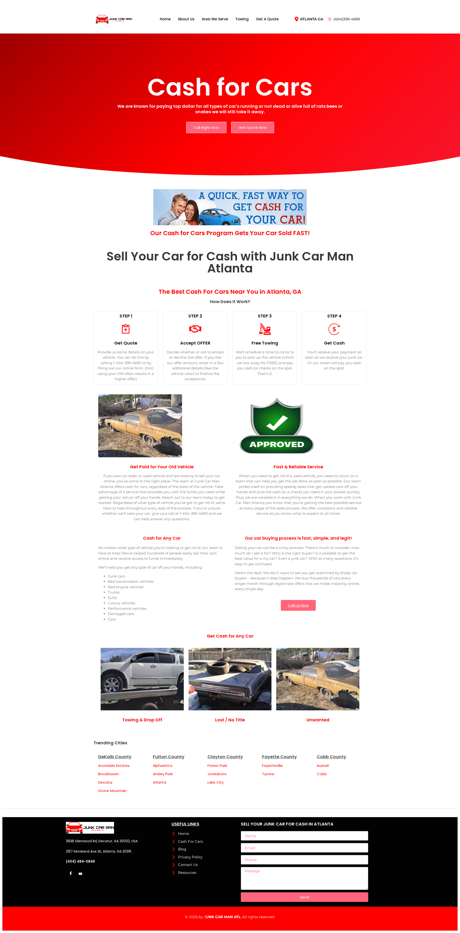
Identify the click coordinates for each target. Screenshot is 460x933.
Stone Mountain (112, 790)
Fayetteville (272, 765)
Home (165, 19)
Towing (242, 19)
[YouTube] (80, 873)
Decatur (105, 782)
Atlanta (159, 782)
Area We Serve (215, 19)
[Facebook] (70, 873)
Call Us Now (298, 605)
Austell (323, 765)
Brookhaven (108, 773)
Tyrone (268, 773)
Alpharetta (162, 765)
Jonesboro (217, 773)
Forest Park (217, 765)
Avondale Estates (114, 765)
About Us (186, 19)
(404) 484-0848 (80, 861)
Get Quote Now (253, 127)
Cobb (322, 773)
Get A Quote (267, 19)
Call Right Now (206, 127)
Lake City (215, 782)
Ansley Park (163, 773)
